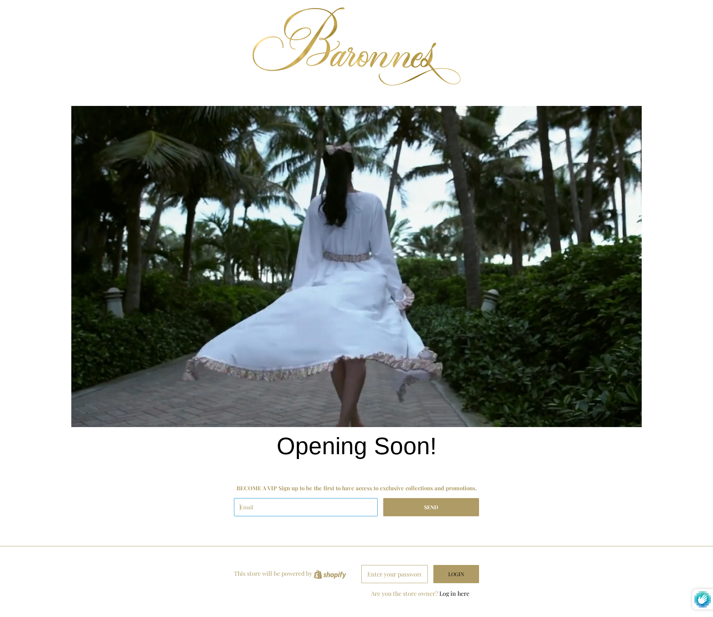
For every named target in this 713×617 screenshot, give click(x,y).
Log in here (454, 593)
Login (456, 574)
